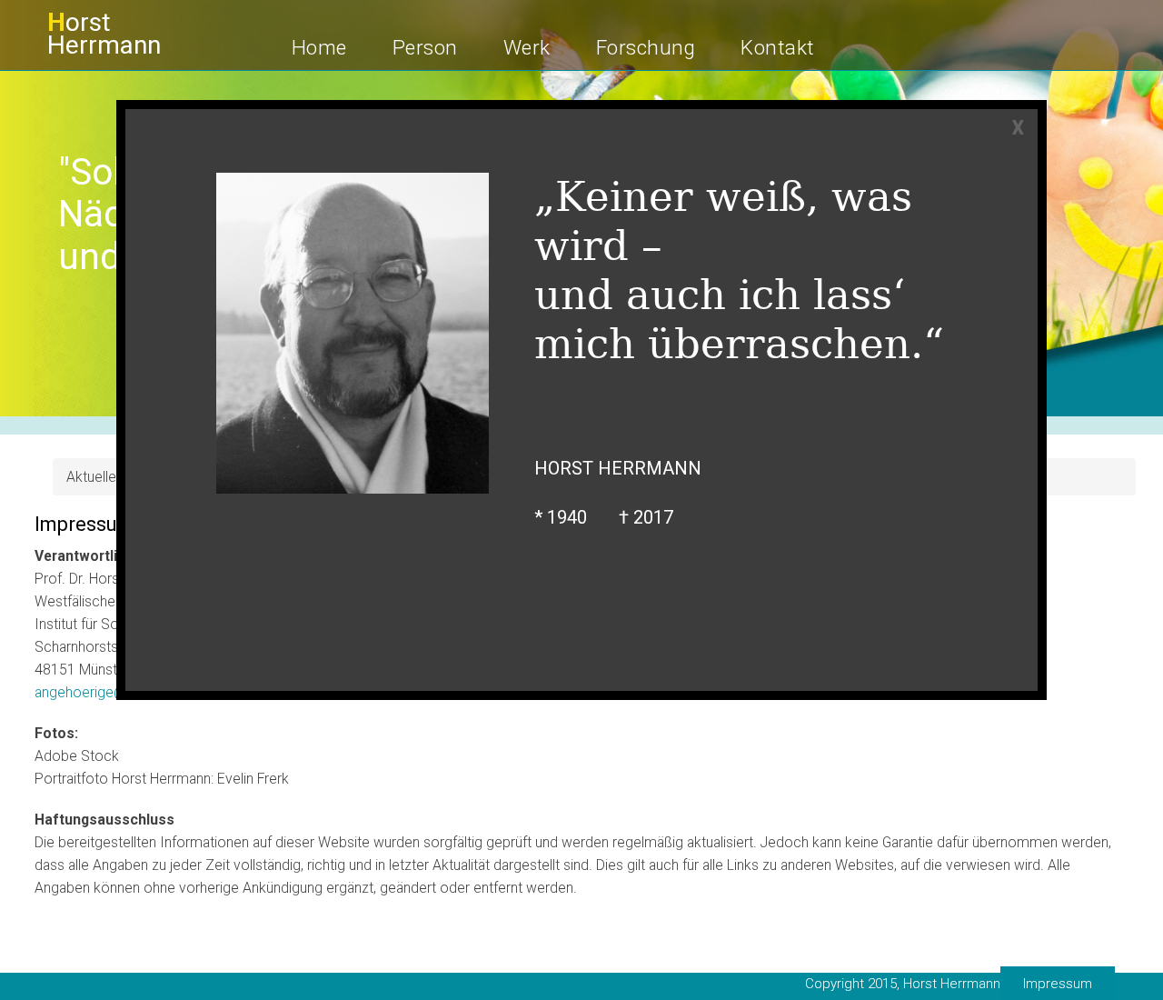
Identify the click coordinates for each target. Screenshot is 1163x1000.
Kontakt (778, 47)
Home (319, 47)
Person (425, 47)
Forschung (646, 47)
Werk (527, 47)
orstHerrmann (104, 33)
